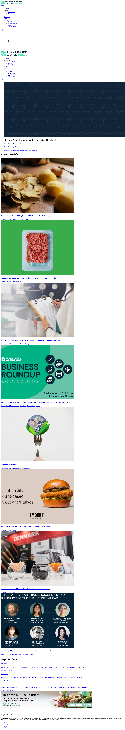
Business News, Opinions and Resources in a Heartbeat (20, 150)
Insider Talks (11, 15)
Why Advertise (12, 23)
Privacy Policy (12, 26)
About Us (11, 22)
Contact (6, 723)
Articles (6, 8)
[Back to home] (11, 4)
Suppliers (7, 17)
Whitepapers (11, 12)
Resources (7, 10)
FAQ (9, 25)
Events (6, 18)
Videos (10, 13)
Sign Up (3, 30)
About (6, 20)
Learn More (7, 147)
